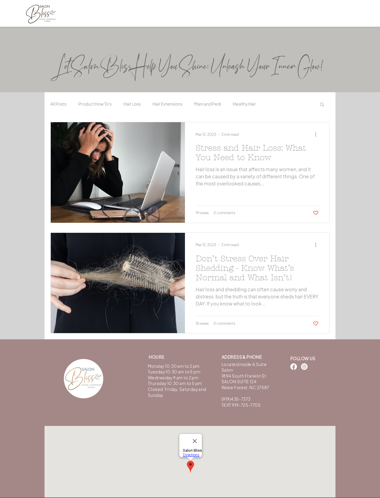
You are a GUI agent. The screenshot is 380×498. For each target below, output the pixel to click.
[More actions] (317, 134)
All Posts (58, 103)
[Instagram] (304, 366)
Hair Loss (132, 103)
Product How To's (95, 103)
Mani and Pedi (207, 103)
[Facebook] (293, 366)
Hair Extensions (167, 103)
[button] (322, 105)
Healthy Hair (244, 103)
